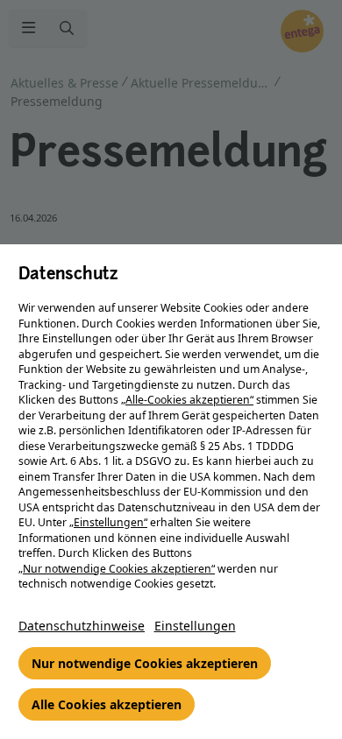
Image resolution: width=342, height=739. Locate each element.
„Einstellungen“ (108, 522)
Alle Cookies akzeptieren (107, 704)
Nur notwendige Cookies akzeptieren (145, 663)
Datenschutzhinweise (81, 625)
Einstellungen (195, 625)
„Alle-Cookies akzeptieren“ (187, 399)
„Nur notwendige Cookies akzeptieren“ (116, 568)
